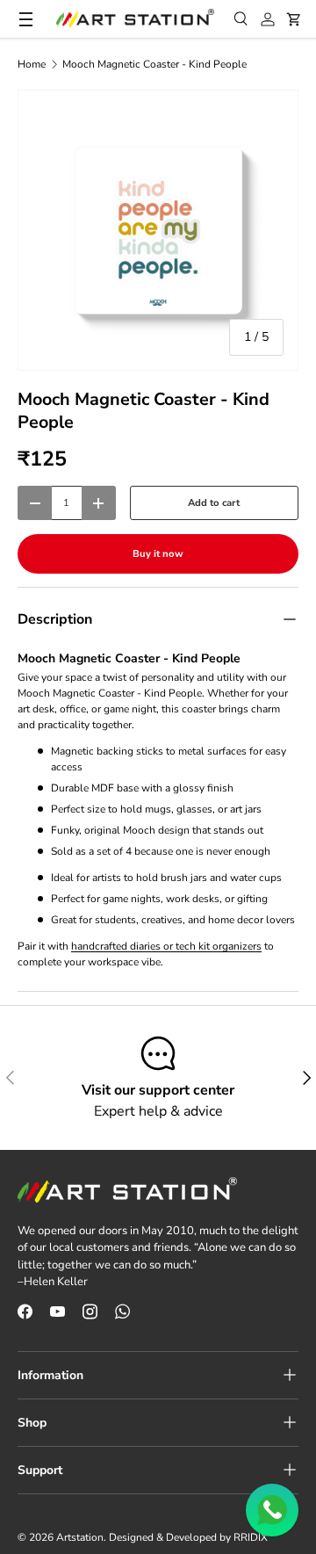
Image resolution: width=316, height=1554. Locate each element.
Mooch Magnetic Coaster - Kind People (154, 64)
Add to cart (214, 503)
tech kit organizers (219, 946)
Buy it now (158, 553)
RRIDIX (250, 1537)
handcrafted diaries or (123, 946)
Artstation (80, 1537)
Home (32, 64)
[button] (294, 19)
